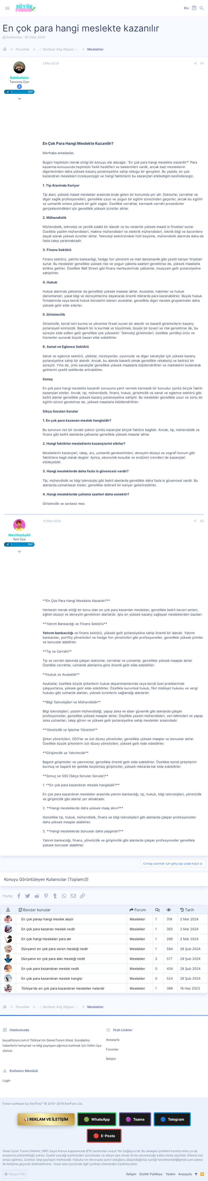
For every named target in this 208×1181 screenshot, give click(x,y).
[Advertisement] (123, 105)
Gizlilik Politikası (151, 1174)
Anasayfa (112, 1040)
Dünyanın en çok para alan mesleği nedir (53, 959)
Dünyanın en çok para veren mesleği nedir (54, 949)
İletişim (111, 1059)
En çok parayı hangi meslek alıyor (47, 919)
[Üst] (196, 1174)
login (6, 1080)
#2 (202, 521)
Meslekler (137, 919)
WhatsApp (97, 1119)
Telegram (172, 1119)
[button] (7, 8)
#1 (202, 63)
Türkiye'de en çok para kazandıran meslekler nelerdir (63, 988)
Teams (135, 1119)
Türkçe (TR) (16, 1174)
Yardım (170, 1174)
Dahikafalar (14, 37)
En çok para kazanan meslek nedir (48, 929)
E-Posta (104, 1135)
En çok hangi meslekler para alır (46, 939)
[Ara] (201, 8)
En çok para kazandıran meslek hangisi (51, 978)
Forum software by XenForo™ (42, 1103)
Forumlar (112, 1049)
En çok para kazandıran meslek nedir (50, 969)
